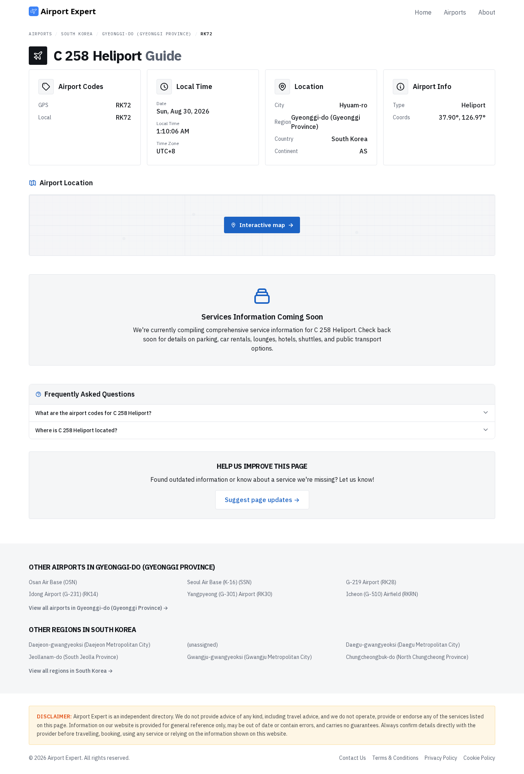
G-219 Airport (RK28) (371, 582)
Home (423, 12)
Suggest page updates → (262, 500)
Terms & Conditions (395, 757)
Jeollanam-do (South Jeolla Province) (73, 657)
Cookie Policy (479, 757)
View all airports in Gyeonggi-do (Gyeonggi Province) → (98, 607)
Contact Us (352, 757)
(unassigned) (202, 644)
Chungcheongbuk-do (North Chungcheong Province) (407, 657)
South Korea (77, 33)
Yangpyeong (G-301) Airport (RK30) (229, 594)
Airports (455, 12)
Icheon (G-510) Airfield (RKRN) (382, 594)
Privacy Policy (441, 757)
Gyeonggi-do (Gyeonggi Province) (147, 33)
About (486, 12)
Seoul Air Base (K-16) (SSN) (219, 582)
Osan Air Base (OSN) (53, 582)
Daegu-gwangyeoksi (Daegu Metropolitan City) (403, 644)
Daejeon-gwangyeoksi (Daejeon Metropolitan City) (89, 644)
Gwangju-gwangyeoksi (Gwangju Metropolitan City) (249, 657)
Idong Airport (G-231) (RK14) (63, 594)
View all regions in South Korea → (71, 670)
